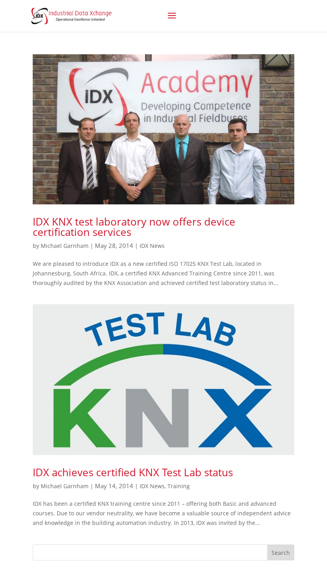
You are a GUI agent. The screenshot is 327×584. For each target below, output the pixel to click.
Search (281, 552)
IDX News (152, 245)
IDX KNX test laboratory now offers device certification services (134, 226)
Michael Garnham (65, 245)
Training (178, 486)
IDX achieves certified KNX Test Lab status (133, 472)
